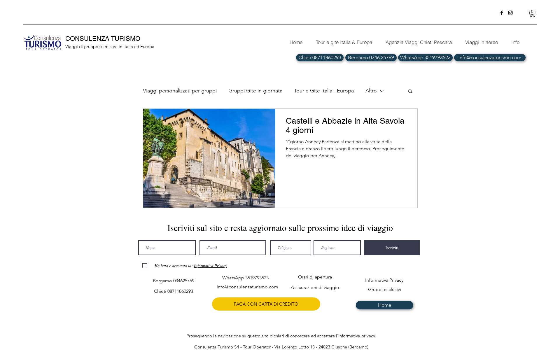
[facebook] (502, 13)
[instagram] (510, 13)
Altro (371, 90)
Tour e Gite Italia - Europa (324, 90)
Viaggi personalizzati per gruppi (180, 90)
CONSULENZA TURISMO (103, 38)
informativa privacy (356, 336)
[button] (532, 13)
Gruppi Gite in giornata (255, 90)
